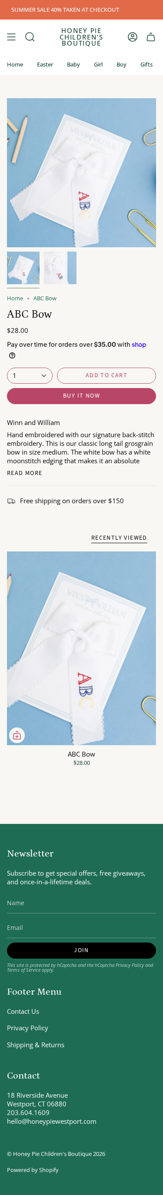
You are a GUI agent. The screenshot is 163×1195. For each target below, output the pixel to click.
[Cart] (151, 37)
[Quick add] (17, 735)
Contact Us (23, 1011)
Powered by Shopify (33, 1170)
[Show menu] (11, 37)
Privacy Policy (130, 965)
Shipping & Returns (35, 1044)
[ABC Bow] (81, 648)
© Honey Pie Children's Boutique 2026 (56, 1154)
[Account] (132, 37)
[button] (30, 37)
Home (15, 298)
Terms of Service (23, 969)
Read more (25, 473)
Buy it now (81, 396)
